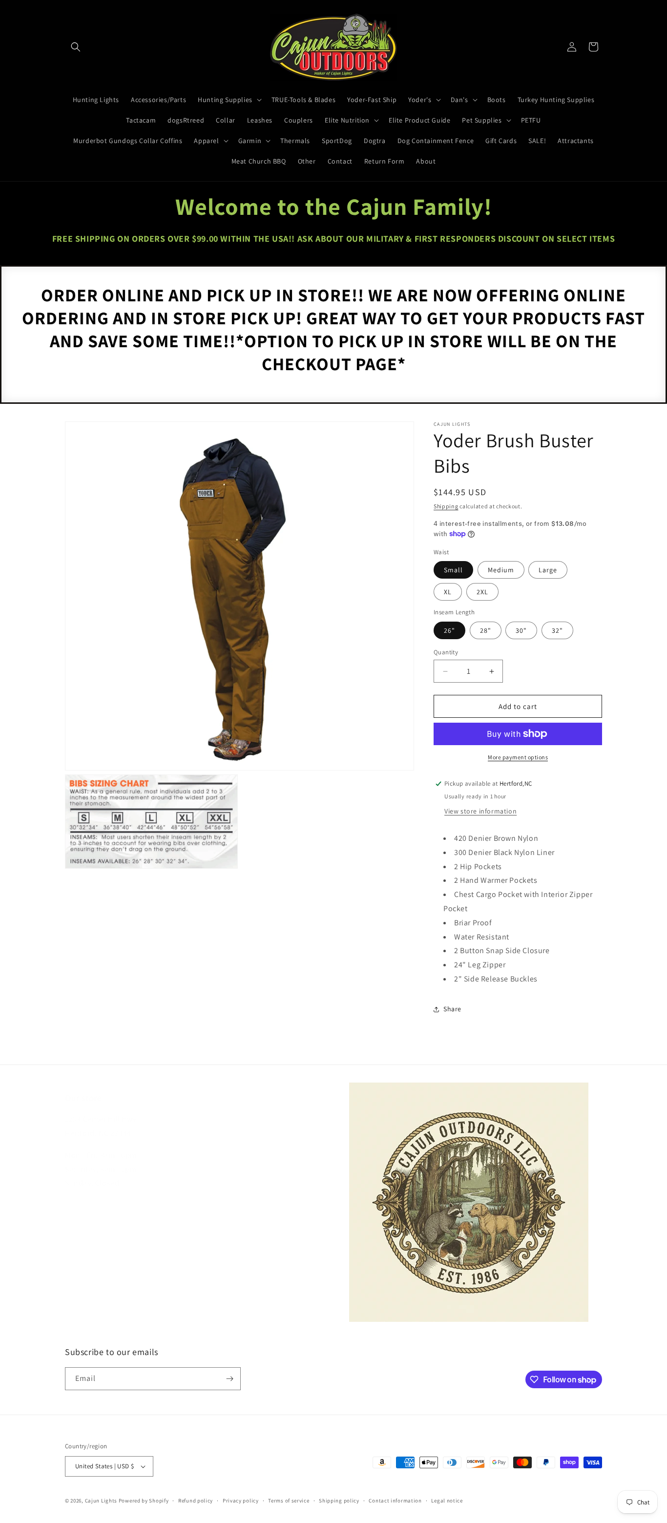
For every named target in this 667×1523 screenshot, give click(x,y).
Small (453, 569)
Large (548, 569)
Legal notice (446, 1500)
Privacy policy (241, 1500)
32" (557, 630)
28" (485, 630)
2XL (482, 591)
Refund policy (195, 1500)
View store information (480, 811)
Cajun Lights (101, 1500)
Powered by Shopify (144, 1500)
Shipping (446, 506)
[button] (75, 47)
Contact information (395, 1500)
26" (449, 630)
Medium (501, 569)
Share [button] (452, 1008)
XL (448, 591)
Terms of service (288, 1500)
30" (521, 630)
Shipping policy (339, 1500)
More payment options (518, 757)
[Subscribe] (229, 1378)
